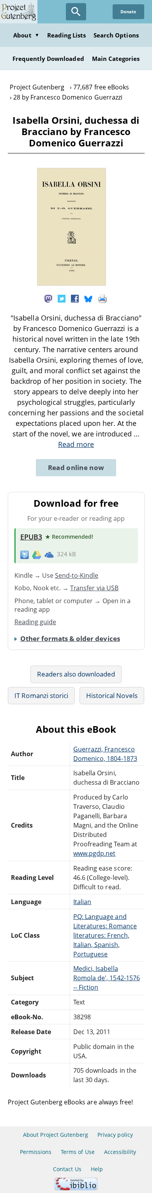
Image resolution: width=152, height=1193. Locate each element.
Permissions (35, 1152)
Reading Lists (66, 35)
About (26, 35)
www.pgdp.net (94, 853)
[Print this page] (102, 298)
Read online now (76, 467)
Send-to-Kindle (77, 575)
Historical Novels (112, 695)
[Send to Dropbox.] (24, 554)
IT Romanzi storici (41, 695)
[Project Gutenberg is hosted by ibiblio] (76, 1188)
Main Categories (116, 58)
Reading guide (35, 622)
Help (97, 1169)
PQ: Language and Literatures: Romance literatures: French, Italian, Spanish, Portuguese (105, 935)
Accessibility (120, 1152)
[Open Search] (76, 11)
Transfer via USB (94, 588)
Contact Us (67, 1169)
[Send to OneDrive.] (49, 554)
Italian (82, 901)
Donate (128, 11)
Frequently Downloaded (48, 58)
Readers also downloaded (76, 674)
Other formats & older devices (70, 638)
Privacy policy (115, 1134)
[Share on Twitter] (61, 298)
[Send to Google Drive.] (36, 554)
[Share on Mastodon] (48, 298)
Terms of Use (77, 1152)
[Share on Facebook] (75, 298)
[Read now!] (71, 283)
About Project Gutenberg (55, 1134)
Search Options (116, 35)
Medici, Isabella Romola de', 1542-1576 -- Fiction (106, 978)
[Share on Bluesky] (88, 298)
